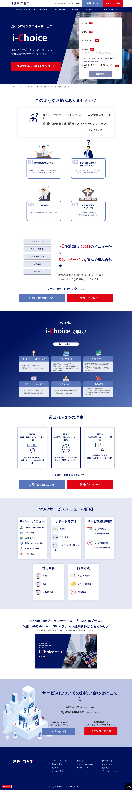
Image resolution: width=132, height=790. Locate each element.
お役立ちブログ (91, 9)
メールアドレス (87, 40)
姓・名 (84, 23)
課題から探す (44, 9)
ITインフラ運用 (42, 87)
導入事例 (75, 9)
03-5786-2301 (61, 3)
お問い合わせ (92, 3)
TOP (13, 87)
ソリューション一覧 (22, 9)
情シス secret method (85, 764)
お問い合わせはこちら (42, 297)
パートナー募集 (74, 3)
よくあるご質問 (57, 771)
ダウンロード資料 (112, 3)
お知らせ (80, 761)
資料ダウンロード (90, 297)
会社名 (84, 32)
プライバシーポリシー (110, 771)
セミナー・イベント (111, 9)
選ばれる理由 (60, 9)
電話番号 (85, 49)
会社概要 (105, 768)
